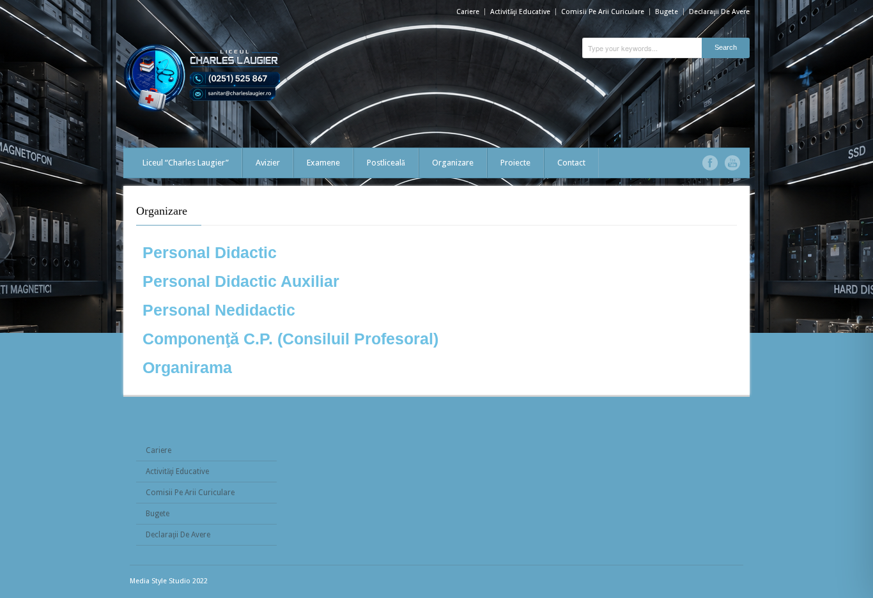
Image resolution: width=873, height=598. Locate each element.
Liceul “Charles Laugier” (186, 162)
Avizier (268, 162)
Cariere (467, 11)
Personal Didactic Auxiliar (241, 281)
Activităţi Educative (520, 11)
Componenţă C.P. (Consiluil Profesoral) (290, 339)
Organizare (453, 162)
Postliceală (386, 162)
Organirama (187, 367)
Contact (571, 162)
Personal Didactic (210, 252)
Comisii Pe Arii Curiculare (602, 11)
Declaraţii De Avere (719, 11)
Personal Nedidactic (219, 310)
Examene (323, 162)
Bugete (666, 11)
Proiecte (515, 162)
